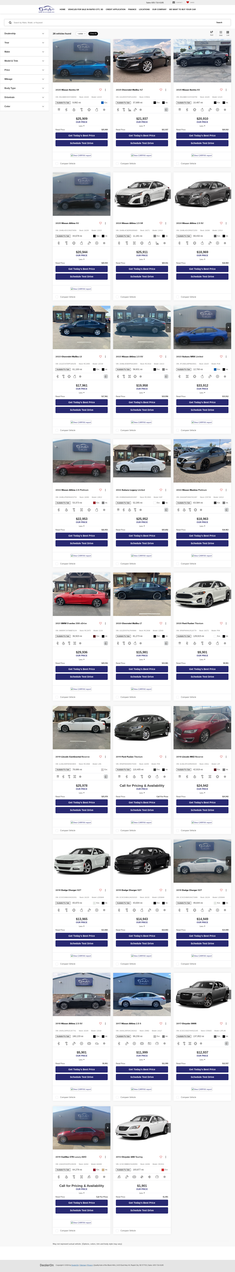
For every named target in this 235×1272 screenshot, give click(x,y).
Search (219, 22)
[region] (81, 129)
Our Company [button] (159, 9)
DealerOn (75, 1265)
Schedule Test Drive (81, 143)
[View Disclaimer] (104, 110)
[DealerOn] (47, 1265)
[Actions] (105, 90)
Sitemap (83, 1265)
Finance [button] (132, 9)
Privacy (90, 1265)
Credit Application (115, 9)
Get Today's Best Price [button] (81, 135)
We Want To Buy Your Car (182, 9)
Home (62, 9)
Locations (144, 9)
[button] (107, 61)
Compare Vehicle (67, 163)
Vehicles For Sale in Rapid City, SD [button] (85, 9)
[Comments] (166, 109)
